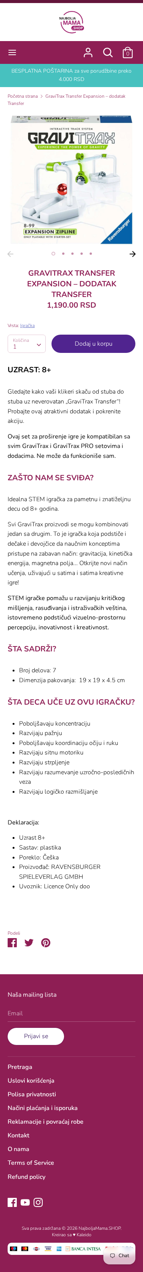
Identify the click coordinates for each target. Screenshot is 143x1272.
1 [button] (53, 254)
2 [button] (63, 253)
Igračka (27, 325)
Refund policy (26, 1177)
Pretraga (20, 1067)
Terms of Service (31, 1163)
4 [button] (81, 253)
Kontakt (18, 1135)
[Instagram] (38, 1202)
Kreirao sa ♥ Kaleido (72, 1235)
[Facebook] (12, 1202)
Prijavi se (36, 1036)
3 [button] (72, 253)
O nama (18, 1149)
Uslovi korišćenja (31, 1081)
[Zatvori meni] (12, 52)
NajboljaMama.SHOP (100, 1228)
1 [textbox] (15, 347)
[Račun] (88, 49)
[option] (71, 180)
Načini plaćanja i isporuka (43, 1108)
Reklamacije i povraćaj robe (46, 1122)
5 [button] (91, 253)
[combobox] (27, 344)
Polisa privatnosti (32, 1094)
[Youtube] (25, 1202)
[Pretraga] (108, 49)
